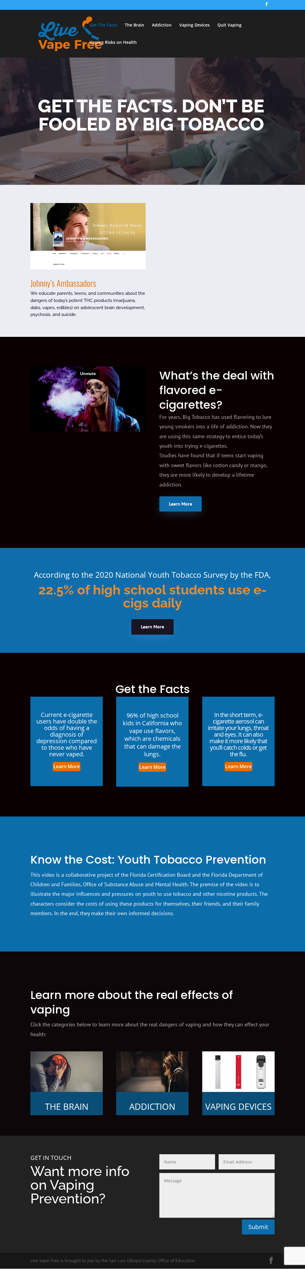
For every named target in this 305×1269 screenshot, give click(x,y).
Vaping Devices (194, 25)
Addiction (162, 25)
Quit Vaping (229, 25)
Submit (258, 1227)
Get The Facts (103, 25)
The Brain (134, 25)
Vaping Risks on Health (113, 42)
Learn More (180, 504)
